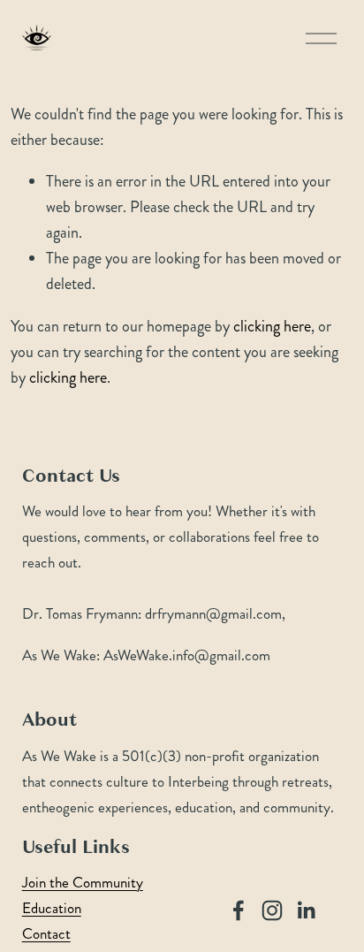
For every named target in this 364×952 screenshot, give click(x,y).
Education (51, 908)
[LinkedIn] (305, 910)
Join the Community (82, 882)
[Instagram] (272, 910)
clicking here (272, 326)
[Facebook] (238, 910)
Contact (46, 934)
